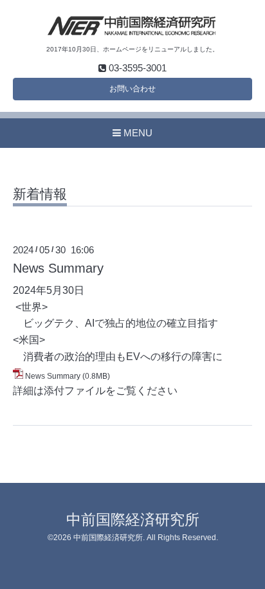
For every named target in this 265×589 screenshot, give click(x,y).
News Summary (58, 268)
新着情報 (40, 194)
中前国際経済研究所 (132, 520)
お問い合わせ (132, 88)
